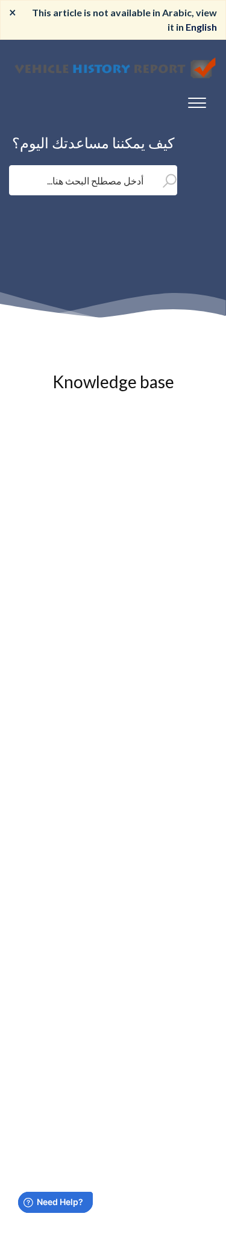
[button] (197, 100)
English (201, 27)
